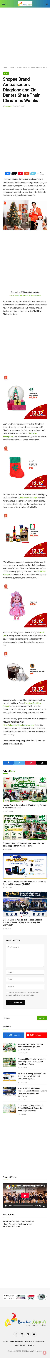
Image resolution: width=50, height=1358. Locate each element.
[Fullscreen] (44, 1206)
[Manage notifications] (44, 1353)
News (6, 73)
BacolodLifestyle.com (34, 1351)
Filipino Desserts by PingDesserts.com (17, 1224)
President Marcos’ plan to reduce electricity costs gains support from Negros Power (31, 1061)
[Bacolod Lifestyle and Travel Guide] (25, 4)
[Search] (46, 3)
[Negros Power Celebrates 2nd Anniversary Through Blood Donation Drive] (25, 789)
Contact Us (20, 1345)
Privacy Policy (16, 1342)
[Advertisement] (25, 37)
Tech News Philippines (11, 1226)
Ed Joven (8, 106)
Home (5, 1342)
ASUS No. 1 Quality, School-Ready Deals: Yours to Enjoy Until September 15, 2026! (31, 1076)
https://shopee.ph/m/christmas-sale (25, 295)
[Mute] (40, 1206)
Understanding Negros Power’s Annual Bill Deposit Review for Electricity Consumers (30, 1108)
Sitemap (31, 1345)
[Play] (6, 1206)
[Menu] (3, 3)
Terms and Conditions (34, 1342)
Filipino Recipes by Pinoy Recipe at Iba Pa (18, 1221)
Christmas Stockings (28, 498)
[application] (25, 1195)
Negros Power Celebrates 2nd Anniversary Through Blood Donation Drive (30, 1046)
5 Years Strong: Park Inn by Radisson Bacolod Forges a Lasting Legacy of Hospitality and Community (22, 922)
